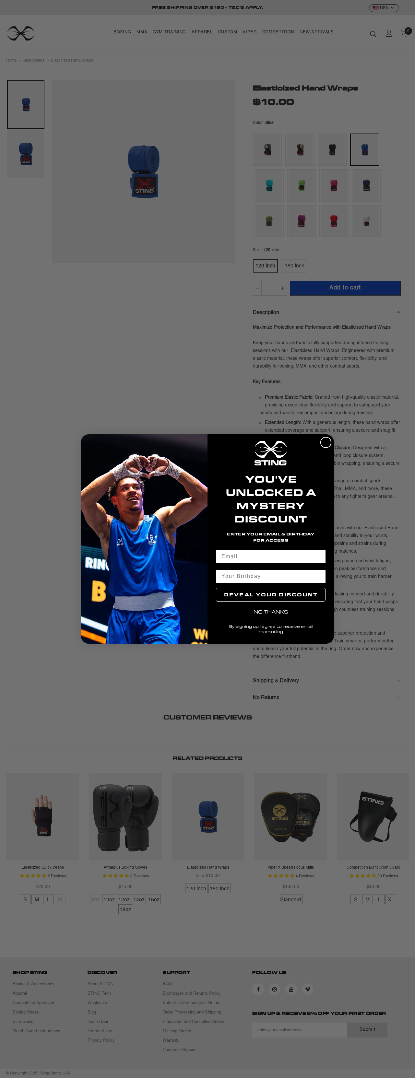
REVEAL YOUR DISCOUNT (271, 595)
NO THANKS (271, 612)
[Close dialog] (326, 442)
